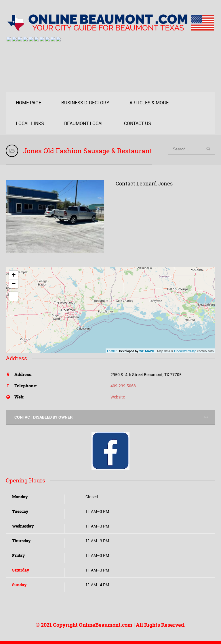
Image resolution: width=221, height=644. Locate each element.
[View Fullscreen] (13, 296)
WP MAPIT (147, 351)
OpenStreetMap (185, 350)
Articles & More (149, 102)
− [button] (14, 283)
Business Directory (85, 102)
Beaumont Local (84, 123)
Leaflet (112, 350)
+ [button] (14, 274)
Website (117, 397)
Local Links (30, 123)
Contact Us (137, 123)
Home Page (28, 102)
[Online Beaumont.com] (110, 28)
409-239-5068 (123, 385)
